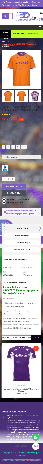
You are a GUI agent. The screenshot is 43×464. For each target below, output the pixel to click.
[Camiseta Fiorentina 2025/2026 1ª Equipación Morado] (21, 362)
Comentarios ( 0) (22, 243)
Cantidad (5, 175)
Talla (5, 139)
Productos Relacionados (16, 337)
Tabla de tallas (22, 235)
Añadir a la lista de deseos (18, 199)
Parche (4, 163)
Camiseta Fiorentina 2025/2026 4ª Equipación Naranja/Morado (19, 44)
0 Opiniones (15, 116)
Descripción (22, 228)
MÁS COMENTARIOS (22, 250)
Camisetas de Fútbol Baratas (27, 415)
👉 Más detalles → (32, 5)
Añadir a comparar (15, 203)
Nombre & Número (9, 153)
